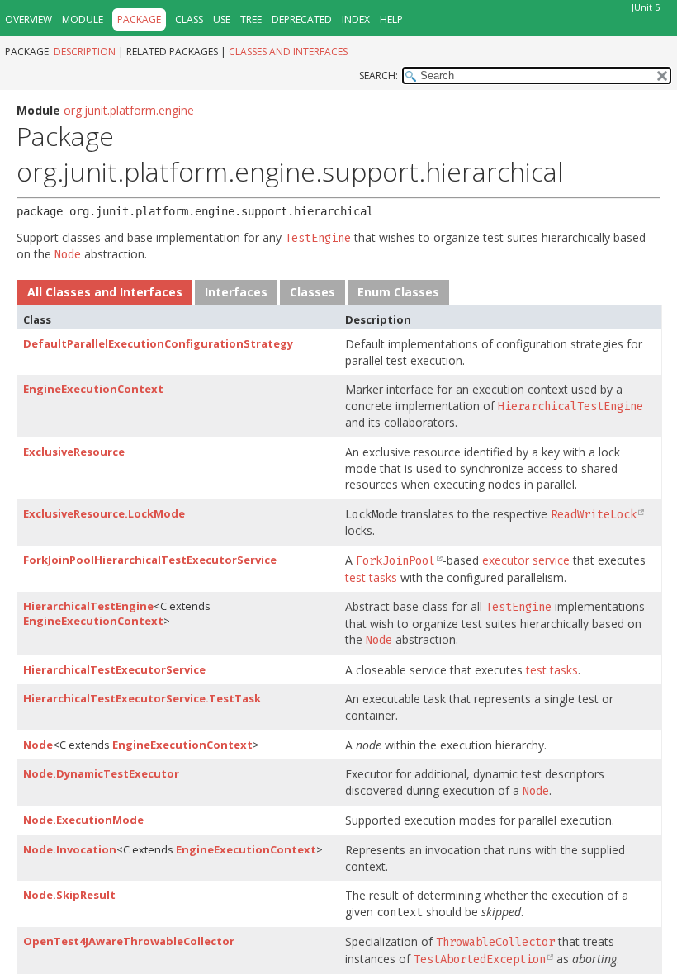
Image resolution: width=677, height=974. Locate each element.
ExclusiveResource (74, 451)
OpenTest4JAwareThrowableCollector (128, 941)
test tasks (371, 577)
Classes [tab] (312, 292)
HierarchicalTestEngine (88, 605)
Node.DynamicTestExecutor (101, 773)
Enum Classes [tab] (398, 292)
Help (391, 19)
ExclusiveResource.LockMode (104, 513)
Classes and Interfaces (288, 52)
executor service (526, 560)
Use (221, 19)
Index (356, 19)
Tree (251, 19)
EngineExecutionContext (93, 388)
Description (85, 52)
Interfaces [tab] (236, 292)
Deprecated (302, 19)
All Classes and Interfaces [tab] (104, 292)
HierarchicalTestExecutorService (114, 669)
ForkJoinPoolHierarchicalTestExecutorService (150, 559)
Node (38, 744)
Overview (28, 19)
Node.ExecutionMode (83, 819)
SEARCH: (378, 76)
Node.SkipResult (69, 894)
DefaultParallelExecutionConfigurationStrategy (158, 343)
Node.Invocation (69, 849)
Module (82, 19)
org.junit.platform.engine (129, 110)
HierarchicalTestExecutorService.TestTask (142, 698)
